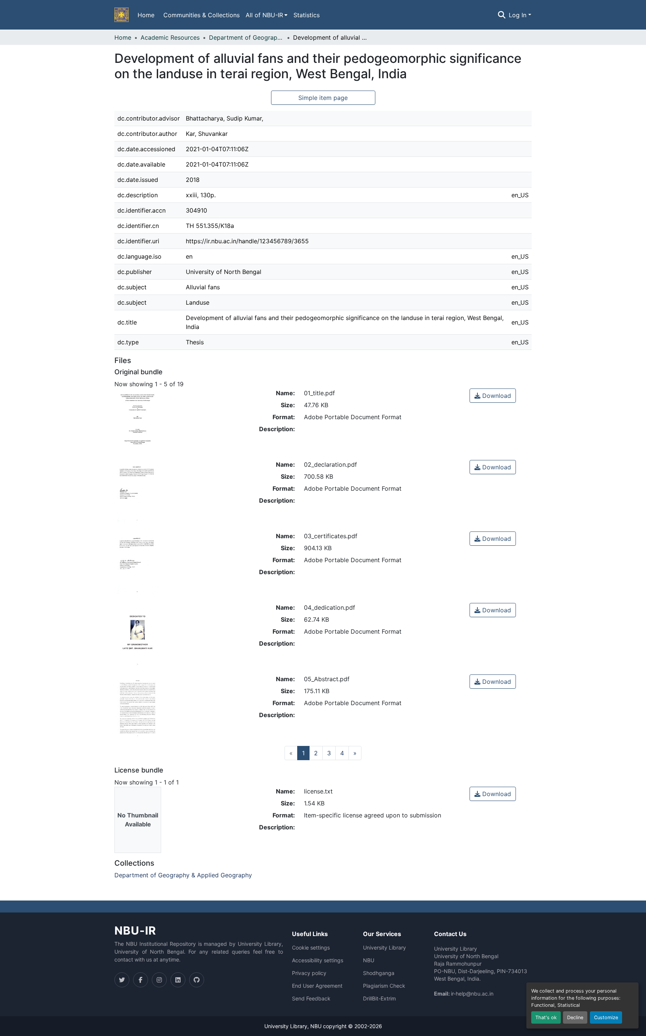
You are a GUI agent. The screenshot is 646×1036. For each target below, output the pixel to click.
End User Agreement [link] (317, 985)
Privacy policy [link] (309, 973)
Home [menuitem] (146, 15)
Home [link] (122, 37)
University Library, (287, 1026)
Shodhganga (378, 973)
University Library (384, 947)
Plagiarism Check (384, 985)
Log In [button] (518, 15)
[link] (493, 395)
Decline (575, 1017)
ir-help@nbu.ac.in (472, 993)
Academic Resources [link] (170, 37)
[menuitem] (266, 14)
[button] (121, 14)
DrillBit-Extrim (379, 998)
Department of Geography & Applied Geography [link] (246, 37)
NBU (368, 960)
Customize (606, 1017)
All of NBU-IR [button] (264, 15)
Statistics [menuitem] (306, 15)
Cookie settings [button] (311, 947)
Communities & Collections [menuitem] (201, 15)
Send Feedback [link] (311, 998)
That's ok (546, 1017)
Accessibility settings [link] (317, 960)
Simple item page (323, 97)
